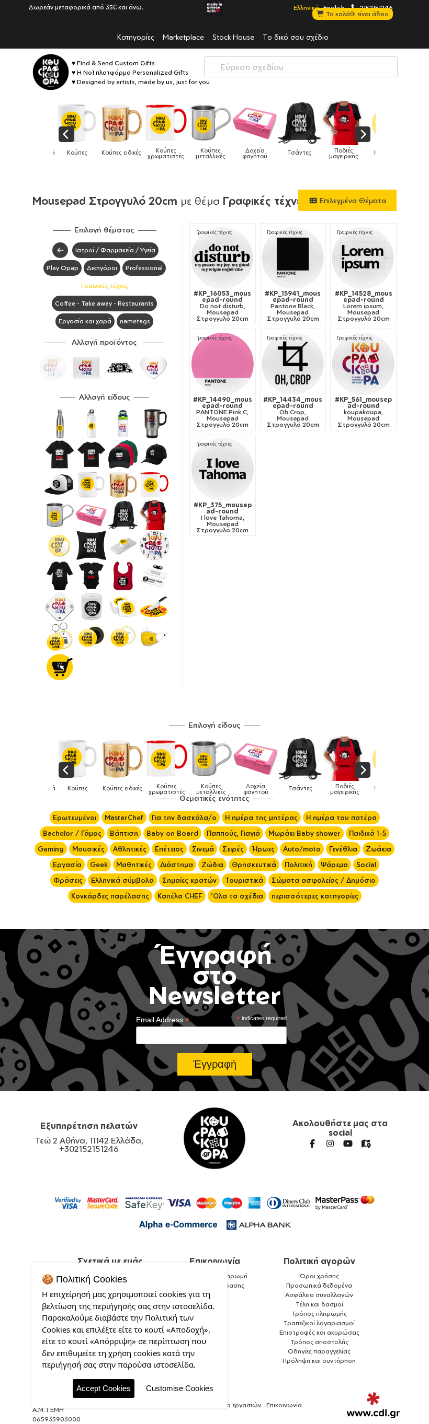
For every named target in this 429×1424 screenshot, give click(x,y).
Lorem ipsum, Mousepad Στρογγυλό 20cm (363, 306)
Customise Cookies (179, 1388)
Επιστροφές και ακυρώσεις (319, 1332)
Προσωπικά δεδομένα (319, 1285)
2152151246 (375, 7)
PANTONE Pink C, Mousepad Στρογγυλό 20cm (222, 412)
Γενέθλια (343, 849)
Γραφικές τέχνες (104, 285)
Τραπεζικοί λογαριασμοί (319, 1323)
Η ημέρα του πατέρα (341, 817)
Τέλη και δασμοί (319, 1304)
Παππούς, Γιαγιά (233, 833)
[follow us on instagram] (330, 1143)
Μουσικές (88, 849)
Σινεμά (203, 849)
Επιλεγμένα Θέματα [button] (352, 200)
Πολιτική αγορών (319, 1261)
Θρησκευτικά (254, 864)
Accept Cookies (103, 1388)
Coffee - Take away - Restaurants (104, 303)
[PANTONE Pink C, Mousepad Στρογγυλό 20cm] (222, 363)
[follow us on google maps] (365, 1143)
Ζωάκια (378, 849)
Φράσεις (68, 880)
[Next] (362, 134)
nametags (135, 321)
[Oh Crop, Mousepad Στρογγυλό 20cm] (293, 363)
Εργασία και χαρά (85, 321)
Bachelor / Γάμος (72, 833)
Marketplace (183, 36)
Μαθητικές (134, 864)
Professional (144, 268)
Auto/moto (302, 849)
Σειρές (233, 849)
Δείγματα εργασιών (232, 1405)
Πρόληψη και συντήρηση (319, 1360)
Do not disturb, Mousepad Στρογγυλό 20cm (222, 306)
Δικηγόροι (102, 268)
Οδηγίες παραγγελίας (319, 1351)
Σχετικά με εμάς (110, 1261)
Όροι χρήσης (319, 1276)
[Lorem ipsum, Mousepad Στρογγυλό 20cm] (363, 258)
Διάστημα (176, 864)
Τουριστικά (244, 880)
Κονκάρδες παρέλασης (110, 896)
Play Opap (62, 268)
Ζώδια (212, 864)
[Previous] (66, 134)
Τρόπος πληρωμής (319, 1313)
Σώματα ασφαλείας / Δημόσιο (324, 880)
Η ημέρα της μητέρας (261, 817)
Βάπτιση (124, 833)
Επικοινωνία (214, 1261)
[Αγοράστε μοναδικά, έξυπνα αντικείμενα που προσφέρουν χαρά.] (50, 72)
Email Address (162, 1020)
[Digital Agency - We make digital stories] (373, 1405)
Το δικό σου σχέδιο (296, 36)
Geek (99, 864)
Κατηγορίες (135, 36)
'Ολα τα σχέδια (237, 896)
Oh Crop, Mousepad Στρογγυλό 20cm (292, 412)
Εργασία (67, 864)
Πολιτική (298, 864)
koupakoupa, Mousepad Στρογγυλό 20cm (363, 412)
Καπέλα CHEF (179, 896)
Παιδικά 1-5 (367, 833)
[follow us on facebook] (312, 1143)
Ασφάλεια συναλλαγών (319, 1295)
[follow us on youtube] (348, 1143)
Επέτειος (169, 849)
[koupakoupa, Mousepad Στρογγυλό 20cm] (363, 363)
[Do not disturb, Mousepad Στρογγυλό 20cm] (222, 258)
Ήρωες (263, 849)
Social (366, 864)
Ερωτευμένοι (74, 817)
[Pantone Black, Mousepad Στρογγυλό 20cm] (293, 258)
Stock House (233, 36)
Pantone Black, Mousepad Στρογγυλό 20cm (293, 306)
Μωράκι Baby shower (304, 833)
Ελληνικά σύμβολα (122, 880)
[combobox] (301, 66)
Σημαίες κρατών (189, 880)
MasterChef (124, 817)
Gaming (51, 849)
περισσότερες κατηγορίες (315, 896)
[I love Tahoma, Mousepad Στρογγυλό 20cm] (222, 469)
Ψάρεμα (334, 864)
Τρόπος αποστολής (319, 1342)
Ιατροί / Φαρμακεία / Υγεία (115, 250)
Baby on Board (172, 833)
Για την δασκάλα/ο (184, 817)
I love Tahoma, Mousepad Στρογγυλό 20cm (223, 517)
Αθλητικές (129, 849)
